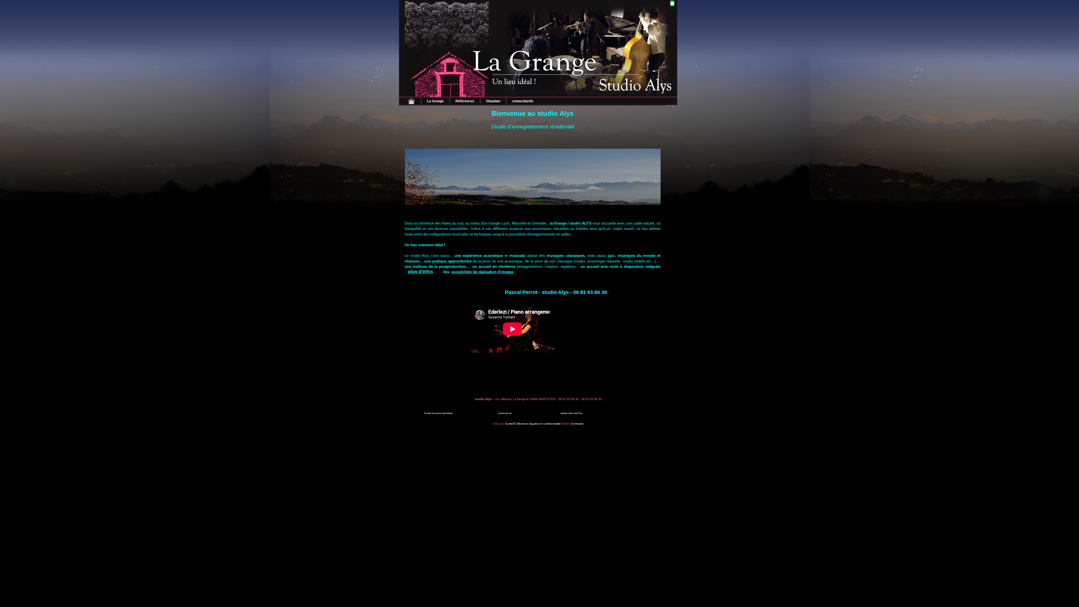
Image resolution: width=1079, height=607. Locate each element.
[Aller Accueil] (411, 101)
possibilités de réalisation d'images (482, 272)
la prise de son (505, 413)
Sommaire (577, 423)
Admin (566, 423)
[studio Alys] (464, 7)
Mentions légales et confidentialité (539, 423)
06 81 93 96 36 (568, 399)
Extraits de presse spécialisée (438, 413)
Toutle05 (510, 423)
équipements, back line (571, 413)
